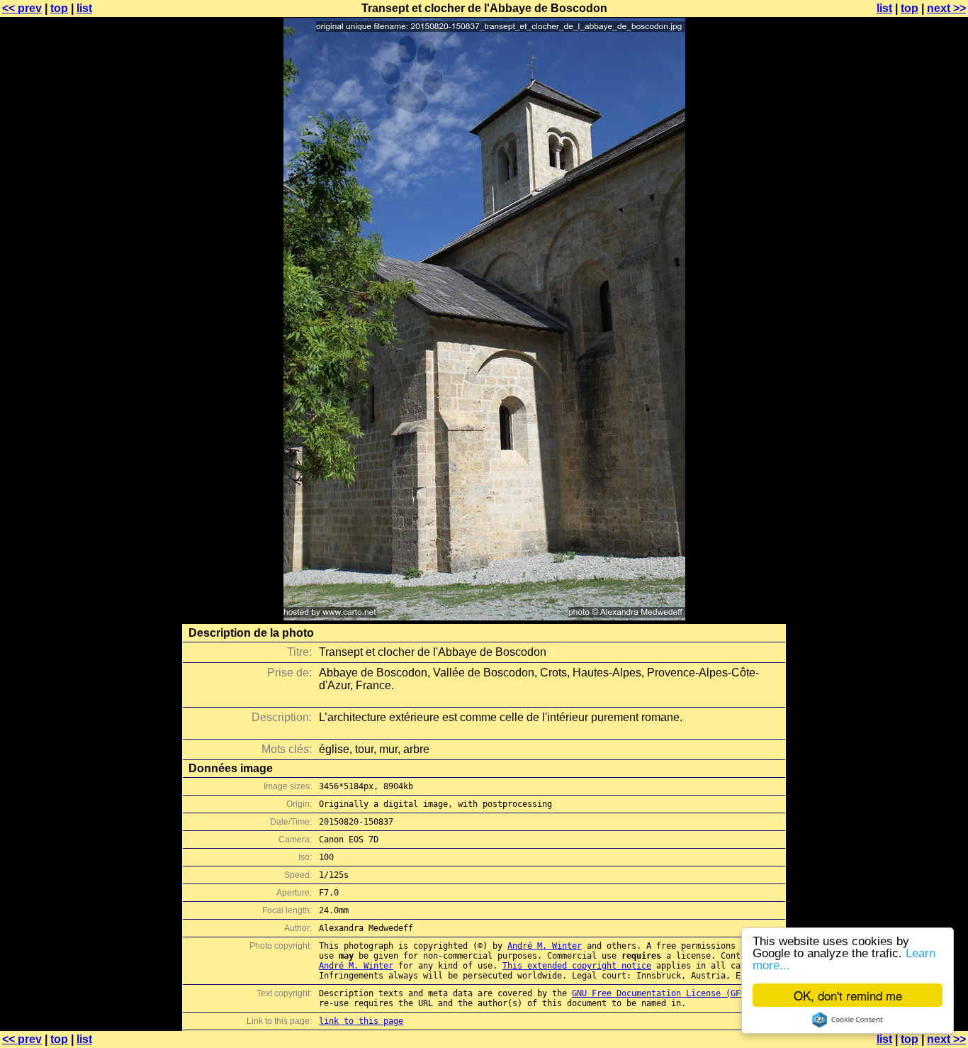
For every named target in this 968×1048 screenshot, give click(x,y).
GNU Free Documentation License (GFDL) (663, 993)
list (84, 8)
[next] (484, 617)
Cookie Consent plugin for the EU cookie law (847, 1019)
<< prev (22, 8)
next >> (946, 8)
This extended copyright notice (576, 966)
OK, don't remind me (848, 995)
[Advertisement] (910, 351)
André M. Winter (544, 946)
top (59, 8)
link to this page (361, 1021)
